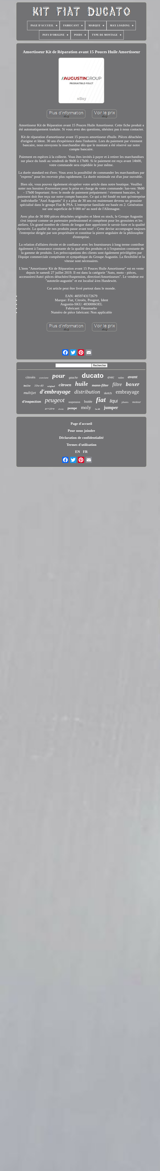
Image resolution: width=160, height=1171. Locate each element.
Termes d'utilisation (81, 445)
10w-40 (39, 385)
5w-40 (97, 409)
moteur (136, 402)
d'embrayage (55, 391)
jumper (111, 407)
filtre (117, 384)
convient (43, 377)
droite (61, 409)
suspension (74, 402)
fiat (101, 400)
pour (58, 375)
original (51, 386)
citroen (65, 384)
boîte (27, 386)
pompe (72, 408)
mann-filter (100, 385)
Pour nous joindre (81, 431)
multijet (30, 392)
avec (111, 377)
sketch (108, 393)
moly (86, 407)
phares (125, 402)
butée (88, 401)
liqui (114, 401)
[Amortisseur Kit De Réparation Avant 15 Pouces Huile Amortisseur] (81, 81)
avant (132, 376)
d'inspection (31, 402)
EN (77, 452)
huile (81, 383)
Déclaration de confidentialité (81, 438)
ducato (93, 375)
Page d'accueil (81, 424)
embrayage (127, 392)
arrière (49, 408)
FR (85, 452)
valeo (121, 377)
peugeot (55, 400)
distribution (87, 392)
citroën (30, 377)
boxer (132, 384)
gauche (73, 377)
